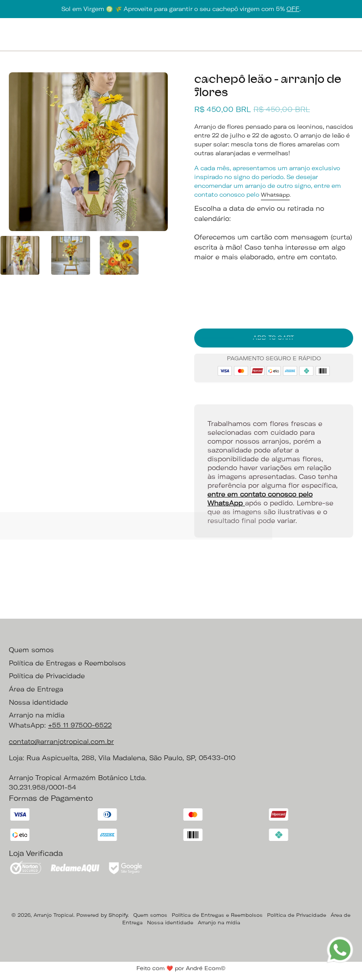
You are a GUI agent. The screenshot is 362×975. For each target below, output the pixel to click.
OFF (293, 8)
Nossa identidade (38, 702)
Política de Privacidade (47, 676)
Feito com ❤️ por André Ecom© (181, 968)
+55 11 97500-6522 (80, 725)
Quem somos (31, 650)
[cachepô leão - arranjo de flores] (20, 255)
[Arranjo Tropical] (181, 34)
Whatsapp (275, 194)
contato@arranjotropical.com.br (61, 742)
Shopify (118, 915)
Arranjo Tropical (53, 915)
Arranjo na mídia (36, 715)
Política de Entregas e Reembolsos (67, 663)
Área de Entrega (36, 689)
